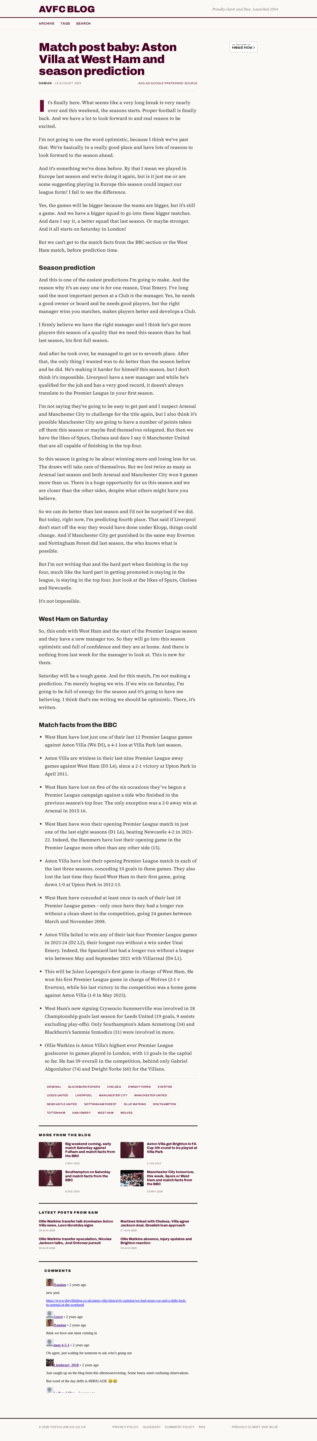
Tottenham (56, 1112)
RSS (202, 1427)
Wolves (126, 1112)
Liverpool (83, 1095)
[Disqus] (118, 1335)
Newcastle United (62, 1104)
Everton (165, 1086)
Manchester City (113, 1095)
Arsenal (54, 1086)
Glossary (152, 1427)
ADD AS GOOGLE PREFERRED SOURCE (167, 83)
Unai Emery (81, 1112)
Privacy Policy (125, 1427)
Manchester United (150, 1095)
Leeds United (57, 1095)
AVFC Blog (67, 9)
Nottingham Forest (100, 1104)
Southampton (164, 1104)
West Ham (105, 1112)
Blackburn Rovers (84, 1086)
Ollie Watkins (135, 1104)
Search (83, 23)
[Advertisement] (243, 128)
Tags (65, 23)
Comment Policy (179, 1427)
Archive (47, 23)
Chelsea (114, 1086)
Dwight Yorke (139, 1086)
